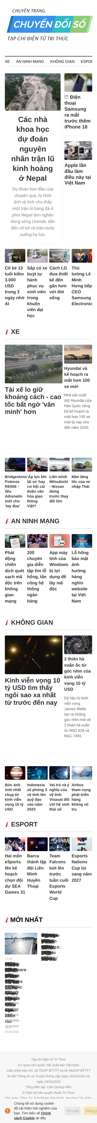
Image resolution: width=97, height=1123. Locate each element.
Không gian (62, 61)
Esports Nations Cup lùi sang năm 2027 (82, 868)
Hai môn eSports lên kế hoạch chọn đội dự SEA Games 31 (15, 874)
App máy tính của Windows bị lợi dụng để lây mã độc (58, 571)
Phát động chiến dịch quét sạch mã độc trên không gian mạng (14, 577)
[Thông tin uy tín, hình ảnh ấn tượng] (50, 40)
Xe (7, 61)
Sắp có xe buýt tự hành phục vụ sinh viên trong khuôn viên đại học (37, 292)
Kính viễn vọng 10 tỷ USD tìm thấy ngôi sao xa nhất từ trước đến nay (32, 691)
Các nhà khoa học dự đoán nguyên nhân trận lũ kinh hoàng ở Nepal (32, 148)
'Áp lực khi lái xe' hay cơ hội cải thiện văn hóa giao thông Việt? (37, 491)
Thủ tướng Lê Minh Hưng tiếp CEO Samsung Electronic (82, 286)
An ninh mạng (30, 61)
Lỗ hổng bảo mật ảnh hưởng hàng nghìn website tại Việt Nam (80, 577)
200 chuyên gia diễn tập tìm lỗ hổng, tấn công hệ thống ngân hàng (37, 577)
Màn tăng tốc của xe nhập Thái (81, 482)
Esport (88, 61)
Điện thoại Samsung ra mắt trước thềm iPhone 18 (77, 112)
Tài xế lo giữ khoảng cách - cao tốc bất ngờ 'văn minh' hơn (33, 401)
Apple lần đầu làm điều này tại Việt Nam (77, 174)
